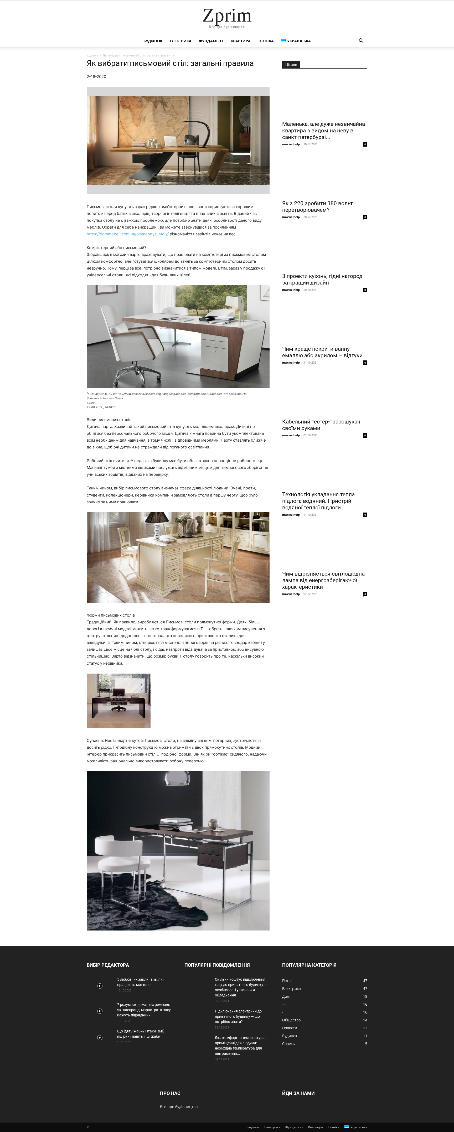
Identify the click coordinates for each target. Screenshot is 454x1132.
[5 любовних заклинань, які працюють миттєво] (100, 986)
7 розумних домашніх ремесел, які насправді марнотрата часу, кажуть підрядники (144, 1009)
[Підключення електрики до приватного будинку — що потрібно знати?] (197, 1018)
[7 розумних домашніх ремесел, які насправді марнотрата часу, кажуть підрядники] (100, 1011)
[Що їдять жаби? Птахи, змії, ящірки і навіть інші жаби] (100, 1037)
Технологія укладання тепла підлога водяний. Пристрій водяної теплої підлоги (318, 501)
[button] (361, 41)
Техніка (266, 40)
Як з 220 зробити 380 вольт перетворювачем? (317, 206)
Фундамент (211, 40)
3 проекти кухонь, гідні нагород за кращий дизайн (322, 279)
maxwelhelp (291, 144)
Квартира (241, 40)
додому (92, 55)
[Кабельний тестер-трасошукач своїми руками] (324, 394)
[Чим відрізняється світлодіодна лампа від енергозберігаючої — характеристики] (324, 546)
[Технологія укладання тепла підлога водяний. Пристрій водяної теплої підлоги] (324, 467)
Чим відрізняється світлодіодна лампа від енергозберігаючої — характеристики (323, 580)
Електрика (181, 40)
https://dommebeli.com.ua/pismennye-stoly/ (128, 233)
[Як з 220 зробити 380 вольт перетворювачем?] (324, 176)
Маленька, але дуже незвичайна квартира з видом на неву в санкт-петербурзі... (323, 130)
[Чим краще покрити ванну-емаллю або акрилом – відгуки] (324, 321)
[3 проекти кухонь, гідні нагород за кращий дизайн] (324, 249)
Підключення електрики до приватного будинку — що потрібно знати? (238, 1016)
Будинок (152, 40)
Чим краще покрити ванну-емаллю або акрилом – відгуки (322, 352)
